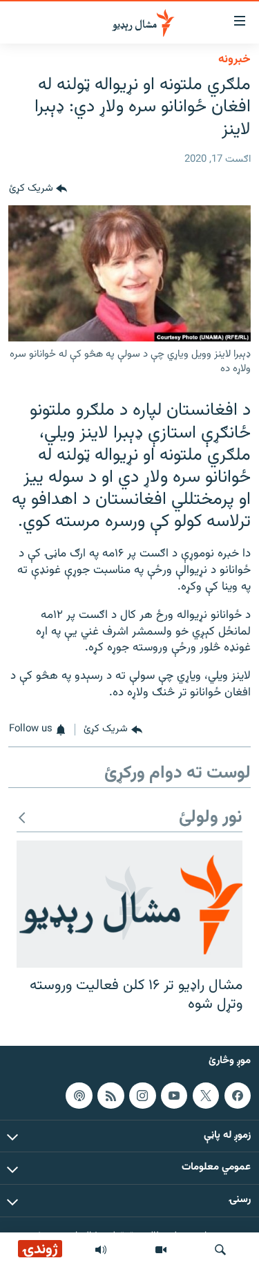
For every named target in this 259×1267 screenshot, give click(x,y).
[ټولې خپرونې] (101, 1249)
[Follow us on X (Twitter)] (206, 1095)
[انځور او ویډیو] (161, 1249)
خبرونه (234, 59)
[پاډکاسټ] (79, 1095)
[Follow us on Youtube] (174, 1095)
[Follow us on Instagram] (142, 1095)
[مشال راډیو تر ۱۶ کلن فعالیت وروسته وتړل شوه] (129, 904)
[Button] (38, 188)
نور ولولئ (210, 818)
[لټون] (220, 1249)
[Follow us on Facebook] (237, 1095)
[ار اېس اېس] (110, 1095)
